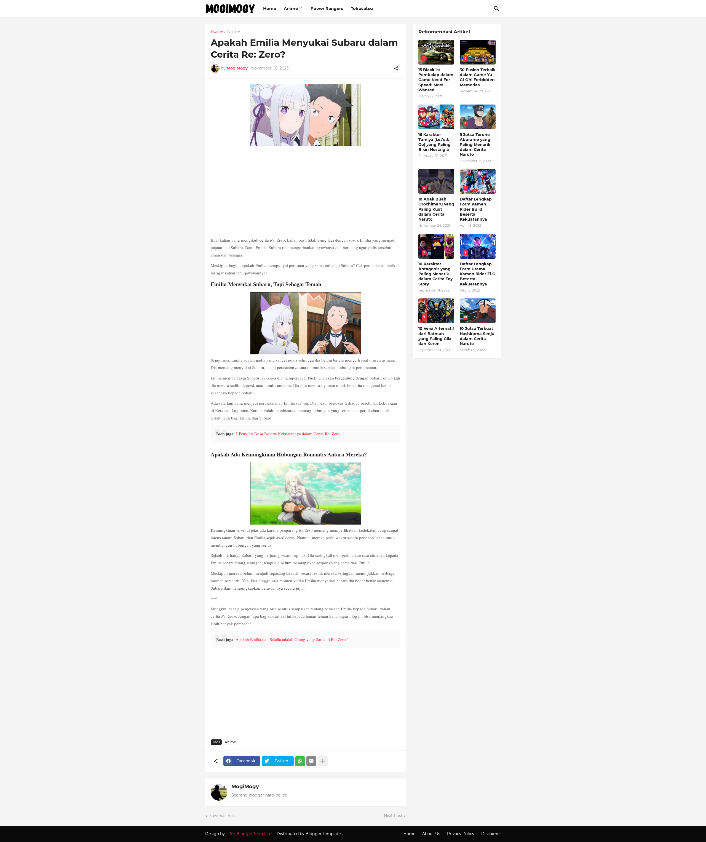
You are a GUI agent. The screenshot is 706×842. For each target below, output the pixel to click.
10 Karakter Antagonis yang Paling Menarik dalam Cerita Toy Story (435, 274)
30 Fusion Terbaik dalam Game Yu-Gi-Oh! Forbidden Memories (478, 77)
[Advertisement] (305, 192)
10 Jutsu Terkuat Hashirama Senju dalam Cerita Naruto (477, 336)
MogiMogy (245, 787)
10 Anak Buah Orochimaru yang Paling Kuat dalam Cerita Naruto (436, 209)
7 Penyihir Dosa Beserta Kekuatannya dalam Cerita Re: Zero (288, 433)
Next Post (393, 815)
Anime (291, 8)
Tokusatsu (362, 8)
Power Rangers (327, 8)
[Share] (396, 68)
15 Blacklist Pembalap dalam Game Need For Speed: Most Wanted (435, 79)
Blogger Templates (324, 833)
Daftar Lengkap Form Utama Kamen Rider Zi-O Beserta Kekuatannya (478, 274)
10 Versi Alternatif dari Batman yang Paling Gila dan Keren (436, 336)
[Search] (496, 8)
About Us (431, 833)
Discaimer (491, 833)
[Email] (311, 761)
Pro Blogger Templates (250, 833)
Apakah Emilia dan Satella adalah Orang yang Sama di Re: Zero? (292, 639)
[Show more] (323, 761)
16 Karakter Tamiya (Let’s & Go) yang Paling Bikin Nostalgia (434, 142)
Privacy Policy (460, 833)
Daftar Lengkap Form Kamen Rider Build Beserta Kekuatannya (476, 209)
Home (269, 8)
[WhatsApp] (300, 761)
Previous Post (221, 815)
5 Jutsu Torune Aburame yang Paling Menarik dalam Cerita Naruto (475, 144)
